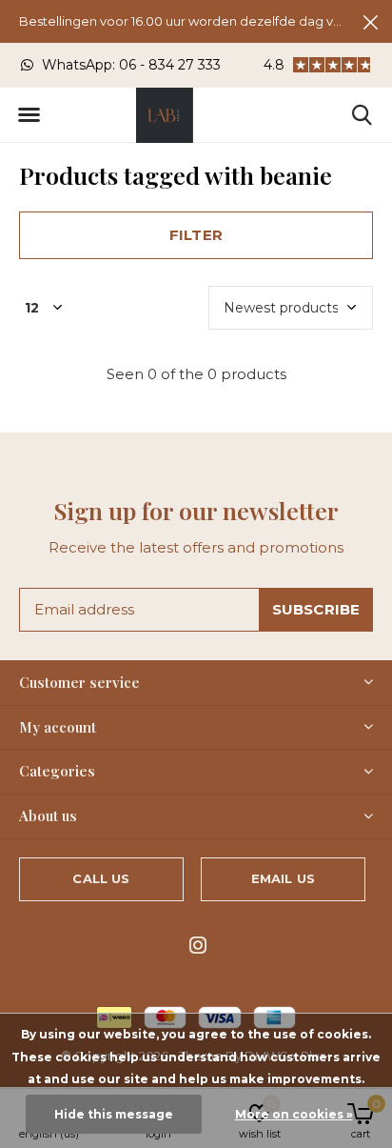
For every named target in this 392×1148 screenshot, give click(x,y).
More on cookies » (294, 1114)
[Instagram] (197, 945)
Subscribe (316, 609)
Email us (283, 878)
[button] (28, 115)
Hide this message (113, 1114)
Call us (100, 878)
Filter (196, 235)
